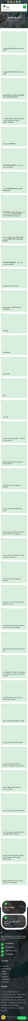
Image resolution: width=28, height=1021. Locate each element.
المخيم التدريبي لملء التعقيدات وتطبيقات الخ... (13, 1007)
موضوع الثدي (6, 352)
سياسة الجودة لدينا (6, 968)
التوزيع (4, 971)
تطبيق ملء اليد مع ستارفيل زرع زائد (13, 742)
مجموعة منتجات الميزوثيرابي (11, 286)
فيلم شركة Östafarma (9, 143)
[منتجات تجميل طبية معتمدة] (8, 933)
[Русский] (17, 2)
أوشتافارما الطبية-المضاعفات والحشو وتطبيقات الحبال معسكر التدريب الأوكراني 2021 (13, 857)
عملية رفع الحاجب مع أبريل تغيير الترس (13, 810)
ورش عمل (5, 976)
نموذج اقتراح (6, 925)
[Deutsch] (14, 2)
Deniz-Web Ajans (15, 1018)
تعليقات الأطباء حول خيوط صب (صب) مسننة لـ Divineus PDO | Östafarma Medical (13, 239)
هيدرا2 (4, 395)
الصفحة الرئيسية (17, 20)
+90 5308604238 (7, 9)
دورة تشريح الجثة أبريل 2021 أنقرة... (10, 1005)
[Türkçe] (8, 2)
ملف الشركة (5, 966)
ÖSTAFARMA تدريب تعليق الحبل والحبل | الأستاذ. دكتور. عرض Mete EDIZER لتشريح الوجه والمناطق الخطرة (14, 213)
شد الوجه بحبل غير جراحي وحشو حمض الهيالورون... (14, 999)
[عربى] (20, 2)
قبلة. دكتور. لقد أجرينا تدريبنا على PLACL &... (12, 997)
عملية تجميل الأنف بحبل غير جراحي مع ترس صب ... (14, 994)
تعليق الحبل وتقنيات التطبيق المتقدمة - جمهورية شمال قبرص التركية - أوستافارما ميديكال (13, 120)
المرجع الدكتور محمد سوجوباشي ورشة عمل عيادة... (14, 1002)
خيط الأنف (5, 330)
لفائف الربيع (6, 373)
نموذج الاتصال (7, 909)
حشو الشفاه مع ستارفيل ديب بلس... (10, 991)
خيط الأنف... (5, 1010)
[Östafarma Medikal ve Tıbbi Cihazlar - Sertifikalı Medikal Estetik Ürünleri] (6, 6)
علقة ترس (5, 417)
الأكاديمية (4, 974)
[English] (11, 2)
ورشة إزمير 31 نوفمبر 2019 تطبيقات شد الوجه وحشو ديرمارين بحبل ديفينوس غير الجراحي (14, 674)
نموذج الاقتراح (5, 979)
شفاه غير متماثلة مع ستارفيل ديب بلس (13, 720)
